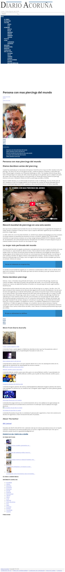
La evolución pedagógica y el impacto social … (19, 466)
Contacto (59, 570)
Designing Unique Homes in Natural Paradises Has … (20, 459)
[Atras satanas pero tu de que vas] (32, 355)
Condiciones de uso (6, 570)
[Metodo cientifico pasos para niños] (32, 367)
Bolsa (9, 30)
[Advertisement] (32, 77)
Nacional (7, 45)
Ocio (8, 25)
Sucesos (9, 61)
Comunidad (10, 42)
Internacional (8, 46)
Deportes (6, 48)
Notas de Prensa (12, 59)
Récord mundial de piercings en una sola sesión (19, 153)
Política (6, 38)
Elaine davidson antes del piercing (15, 151)
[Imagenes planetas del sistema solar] (32, 378)
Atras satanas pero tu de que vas (12, 361)
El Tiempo (6, 19)
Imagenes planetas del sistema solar (13, 384)
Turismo (9, 56)
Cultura (6, 22)
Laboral (9, 37)
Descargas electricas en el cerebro (12, 400)
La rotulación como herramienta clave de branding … (20, 473)
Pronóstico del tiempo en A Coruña (15, 434)
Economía (7, 27)
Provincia (10, 43)
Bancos (9, 29)
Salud (9, 54)
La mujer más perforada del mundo (16, 154)
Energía (9, 33)
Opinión (9, 58)
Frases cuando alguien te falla (11, 346)
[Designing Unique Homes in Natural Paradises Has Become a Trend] (8, 458)
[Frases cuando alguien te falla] (32, 338)
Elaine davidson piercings (13, 156)
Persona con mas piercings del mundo (16, 150)
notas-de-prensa (6, 96)
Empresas (10, 32)
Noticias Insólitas (12, 63)
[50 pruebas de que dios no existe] (32, 408)
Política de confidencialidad (20, 570)
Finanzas (10, 35)
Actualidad (7, 21)
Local (5, 40)
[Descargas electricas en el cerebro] (32, 394)
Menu (2, 16)
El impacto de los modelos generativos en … (18, 445)
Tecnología (7, 50)
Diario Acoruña (5, 569)
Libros (9, 24)
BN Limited (7, 423)
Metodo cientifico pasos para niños (12, 369)
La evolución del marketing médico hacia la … (18, 452)
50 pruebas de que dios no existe (12, 410)
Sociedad (10, 53)
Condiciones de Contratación (37, 570)
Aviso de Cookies (51, 570)
